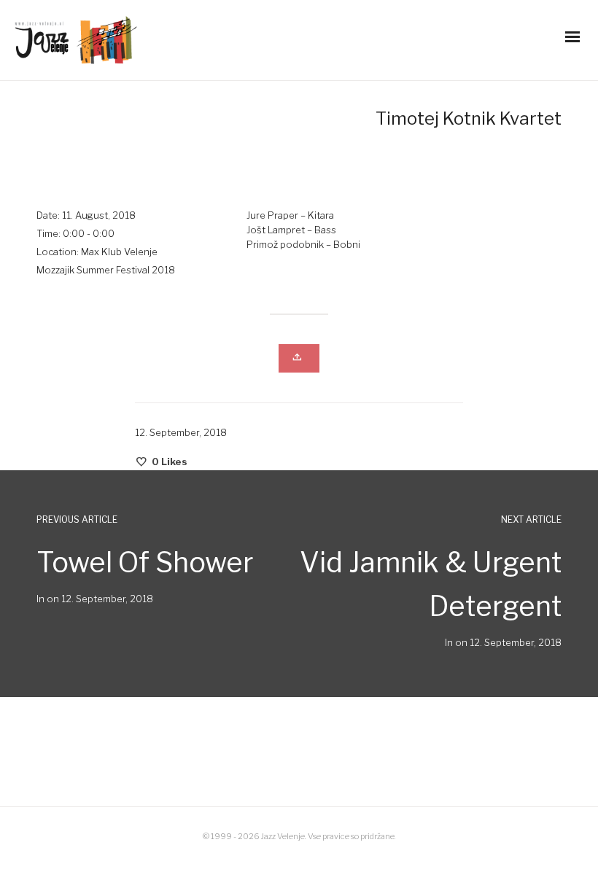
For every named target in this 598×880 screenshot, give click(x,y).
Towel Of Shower (144, 562)
